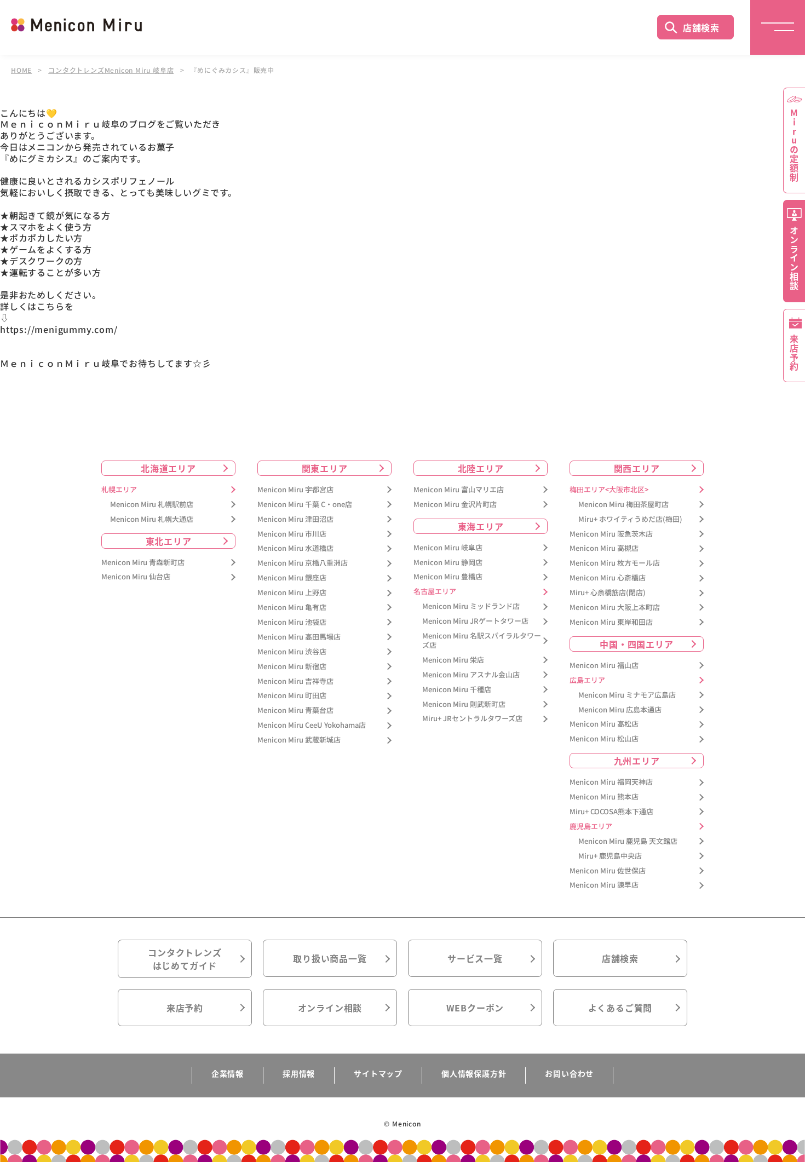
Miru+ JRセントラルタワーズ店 (472, 718)
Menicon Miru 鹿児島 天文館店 (627, 841)
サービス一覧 (475, 958)
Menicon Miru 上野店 (291, 592)
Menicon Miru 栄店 (453, 660)
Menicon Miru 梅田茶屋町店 (623, 504)
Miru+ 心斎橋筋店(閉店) (608, 592)
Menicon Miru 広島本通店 (620, 710)
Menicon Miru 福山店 (604, 665)
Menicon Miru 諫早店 (604, 885)
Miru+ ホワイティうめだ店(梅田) (630, 519)
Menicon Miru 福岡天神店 (611, 782)
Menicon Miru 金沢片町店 (455, 504)
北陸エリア (481, 468)
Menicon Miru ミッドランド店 (471, 606)
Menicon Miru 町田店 (291, 695)
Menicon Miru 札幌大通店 (151, 519)
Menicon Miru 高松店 (604, 724)
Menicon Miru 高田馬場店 (299, 637)
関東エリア (325, 468)
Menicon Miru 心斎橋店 (608, 578)
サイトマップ (378, 1073)
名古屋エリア (434, 591)
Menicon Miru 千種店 (456, 689)
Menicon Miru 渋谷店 (291, 652)
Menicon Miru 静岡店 (447, 562)
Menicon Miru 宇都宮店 (295, 489)
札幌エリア (119, 489)
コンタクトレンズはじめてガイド (184, 959)
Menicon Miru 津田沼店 (295, 519)
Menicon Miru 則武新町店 (463, 704)
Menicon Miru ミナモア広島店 (627, 695)
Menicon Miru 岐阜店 (447, 548)
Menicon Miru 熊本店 (604, 797)
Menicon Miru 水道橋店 (295, 548)
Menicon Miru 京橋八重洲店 (302, 563)
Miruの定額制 (794, 145)
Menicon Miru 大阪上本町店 (615, 607)
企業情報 (227, 1073)
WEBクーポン (475, 1007)
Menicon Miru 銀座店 (291, 578)
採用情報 (299, 1073)
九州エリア (637, 760)
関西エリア (637, 468)
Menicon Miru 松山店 (604, 739)
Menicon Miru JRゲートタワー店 (475, 621)
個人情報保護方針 (473, 1073)
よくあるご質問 (620, 1007)
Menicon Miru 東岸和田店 (611, 622)
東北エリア (169, 541)
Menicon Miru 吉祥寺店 (295, 681)
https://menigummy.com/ (59, 329)
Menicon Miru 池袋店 (291, 622)
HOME (21, 70)
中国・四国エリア (636, 644)
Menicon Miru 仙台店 (135, 577)
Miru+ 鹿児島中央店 (610, 856)
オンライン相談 (330, 1007)
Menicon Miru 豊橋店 (447, 577)
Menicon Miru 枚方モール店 (615, 563)
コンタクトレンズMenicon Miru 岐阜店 (111, 70)
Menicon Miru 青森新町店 (143, 562)
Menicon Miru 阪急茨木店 (611, 534)
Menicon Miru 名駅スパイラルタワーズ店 (481, 640)
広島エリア (587, 680)
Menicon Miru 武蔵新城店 (299, 740)
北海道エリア (168, 468)
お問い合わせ (569, 1073)
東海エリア (481, 526)
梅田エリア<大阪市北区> (609, 489)
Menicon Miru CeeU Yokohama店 (311, 725)
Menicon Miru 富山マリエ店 (458, 489)
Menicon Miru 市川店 (291, 534)
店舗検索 (701, 27)
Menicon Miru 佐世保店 (608, 871)
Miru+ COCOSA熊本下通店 (611, 811)
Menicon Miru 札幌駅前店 (151, 504)
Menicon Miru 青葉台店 (295, 710)
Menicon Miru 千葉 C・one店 (304, 504)
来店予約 (184, 1007)
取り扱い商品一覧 (329, 958)
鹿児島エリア (591, 826)
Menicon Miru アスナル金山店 (471, 675)
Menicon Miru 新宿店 (291, 666)
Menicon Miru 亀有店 (291, 607)
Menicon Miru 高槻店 (604, 548)
